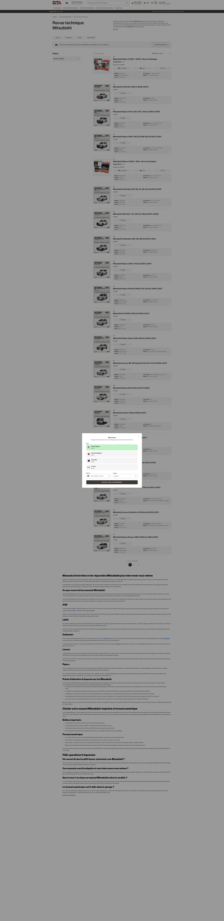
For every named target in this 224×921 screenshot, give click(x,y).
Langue (115, 473)
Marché (88, 473)
